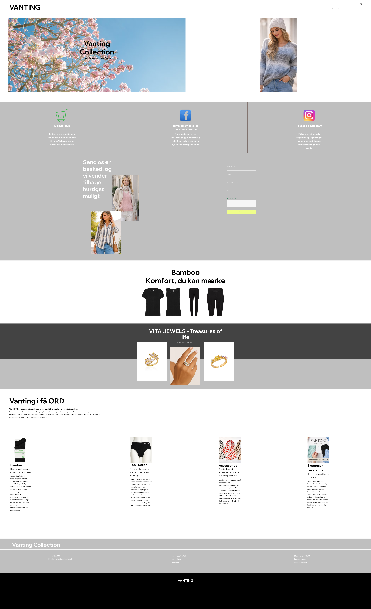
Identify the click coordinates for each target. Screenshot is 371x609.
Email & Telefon (232, 182)
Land (228, 190)
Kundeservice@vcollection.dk (60, 559)
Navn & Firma (231, 166)
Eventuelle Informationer (234, 199)
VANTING (25, 7)
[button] (361, 4)
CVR (228, 174)
